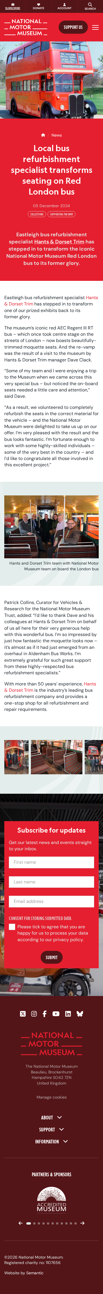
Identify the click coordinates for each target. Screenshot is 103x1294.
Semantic (34, 1272)
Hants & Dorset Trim (59, 241)
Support (47, 1129)
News (57, 135)
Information (47, 1141)
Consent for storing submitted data (40, 918)
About (47, 1117)
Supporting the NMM (61, 214)
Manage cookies (52, 1097)
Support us (73, 27)
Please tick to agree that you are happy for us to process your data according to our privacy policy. (52, 933)
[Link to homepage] (25, 27)
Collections (36, 214)
